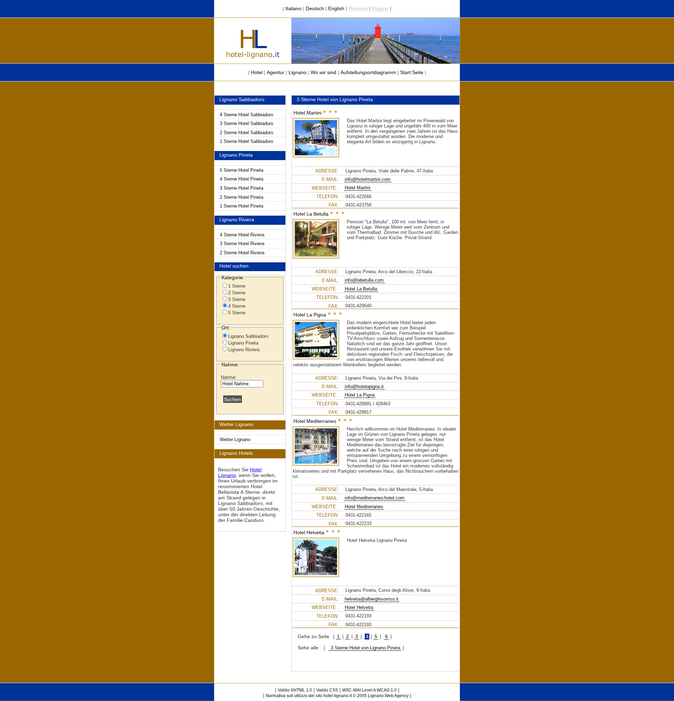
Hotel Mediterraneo (364, 506)
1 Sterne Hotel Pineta (241, 206)
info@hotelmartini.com (367, 179)
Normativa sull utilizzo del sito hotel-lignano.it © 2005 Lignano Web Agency (337, 696)
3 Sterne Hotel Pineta (241, 188)
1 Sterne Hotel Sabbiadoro (246, 141)
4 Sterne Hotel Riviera (242, 234)
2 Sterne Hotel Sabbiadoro (246, 132)
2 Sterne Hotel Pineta (241, 197)
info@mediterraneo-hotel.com (374, 497)
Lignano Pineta (243, 343)
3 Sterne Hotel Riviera (242, 243)
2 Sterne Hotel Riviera (242, 252)
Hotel (257, 72)
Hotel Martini (357, 187)
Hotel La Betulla (361, 288)
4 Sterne (236, 306)
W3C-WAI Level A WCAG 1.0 (369, 690)
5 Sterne (236, 312)
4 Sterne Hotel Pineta (241, 179)
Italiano (293, 8)
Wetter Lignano (235, 439)
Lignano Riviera (243, 349)
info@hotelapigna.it (364, 386)
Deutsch (315, 8)
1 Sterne (236, 286)
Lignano (297, 72)
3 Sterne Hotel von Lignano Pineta (364, 647)
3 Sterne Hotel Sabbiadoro (246, 123)
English (336, 8)
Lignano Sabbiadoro (248, 336)
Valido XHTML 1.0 (295, 690)
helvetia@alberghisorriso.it (371, 599)
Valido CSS (327, 690)
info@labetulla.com (364, 280)
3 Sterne (236, 299)
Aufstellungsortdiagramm (368, 72)
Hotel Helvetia (359, 607)
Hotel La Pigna (360, 395)
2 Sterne (236, 292)
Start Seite (411, 72)
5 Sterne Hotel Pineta (241, 170)
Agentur (275, 72)
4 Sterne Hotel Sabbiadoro (246, 114)
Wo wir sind (323, 72)
